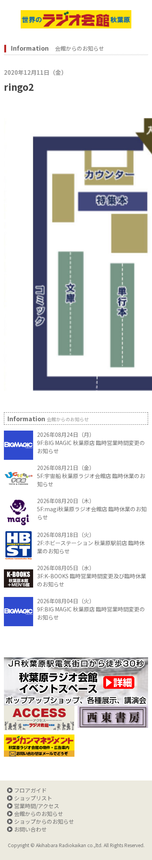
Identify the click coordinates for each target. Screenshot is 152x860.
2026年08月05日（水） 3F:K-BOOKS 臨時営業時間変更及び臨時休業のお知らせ (91, 576)
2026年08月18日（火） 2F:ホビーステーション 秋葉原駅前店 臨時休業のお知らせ (91, 543)
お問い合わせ (30, 829)
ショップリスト (33, 798)
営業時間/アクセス (36, 806)
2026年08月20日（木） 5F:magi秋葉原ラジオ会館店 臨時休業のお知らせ (92, 509)
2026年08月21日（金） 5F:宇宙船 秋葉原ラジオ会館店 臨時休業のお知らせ (91, 476)
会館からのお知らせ (38, 814)
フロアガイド (30, 790)
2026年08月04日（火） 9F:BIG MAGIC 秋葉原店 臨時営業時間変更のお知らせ (91, 609)
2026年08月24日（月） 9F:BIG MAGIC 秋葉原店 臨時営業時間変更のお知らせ (91, 443)
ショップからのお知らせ (44, 821)
